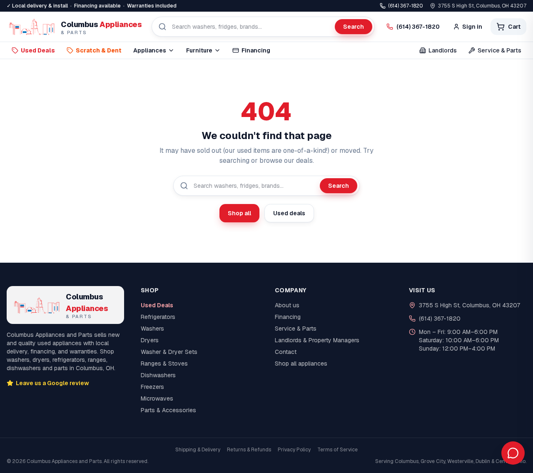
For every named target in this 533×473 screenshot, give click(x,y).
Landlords (442, 50)
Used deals (289, 213)
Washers (152, 328)
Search (353, 26)
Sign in (472, 26)
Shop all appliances (301, 363)
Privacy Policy (294, 449)
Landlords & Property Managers (317, 340)
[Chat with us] (513, 453)
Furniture (199, 50)
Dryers (150, 340)
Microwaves (157, 398)
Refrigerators (158, 317)
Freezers (152, 387)
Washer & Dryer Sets (169, 352)
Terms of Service (337, 449)
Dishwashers (158, 375)
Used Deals (38, 50)
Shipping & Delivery (197, 449)
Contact (285, 352)
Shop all (239, 213)
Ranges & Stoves (164, 363)
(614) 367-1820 (405, 5)
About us (287, 305)
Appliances (149, 50)
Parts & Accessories (168, 410)
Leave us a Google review (52, 383)
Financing (256, 50)
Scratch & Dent (99, 50)
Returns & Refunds (249, 449)
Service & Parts (499, 50)
